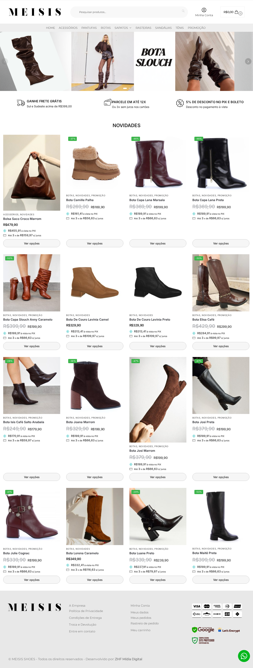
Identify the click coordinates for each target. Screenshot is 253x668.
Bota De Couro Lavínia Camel (87, 319)
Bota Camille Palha (80, 200)
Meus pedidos (141, 618)
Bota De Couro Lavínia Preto (149, 319)
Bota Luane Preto (141, 553)
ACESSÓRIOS (11, 214)
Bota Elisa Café (203, 319)
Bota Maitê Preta (204, 553)
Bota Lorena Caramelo (82, 553)
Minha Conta (204, 15)
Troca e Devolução (82, 624)
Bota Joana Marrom (80, 422)
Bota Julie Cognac (16, 553)
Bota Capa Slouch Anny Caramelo (27, 319)
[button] (232, 11)
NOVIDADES (27, 214)
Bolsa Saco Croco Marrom (22, 219)
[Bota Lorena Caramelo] (94, 516)
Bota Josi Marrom (142, 451)
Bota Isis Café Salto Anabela (23, 422)
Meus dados (139, 612)
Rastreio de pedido (145, 623)
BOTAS (70, 195)
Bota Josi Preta (203, 422)
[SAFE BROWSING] (203, 632)
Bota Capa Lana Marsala (147, 200)
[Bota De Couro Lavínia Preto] (157, 282)
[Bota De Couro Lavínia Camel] (94, 282)
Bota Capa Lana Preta (208, 200)
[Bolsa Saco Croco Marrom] (31, 173)
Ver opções (32, 243)
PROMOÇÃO (98, 195)
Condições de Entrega (85, 618)
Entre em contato (82, 631)
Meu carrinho (140, 630)
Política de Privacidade (86, 611)
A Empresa (77, 605)
